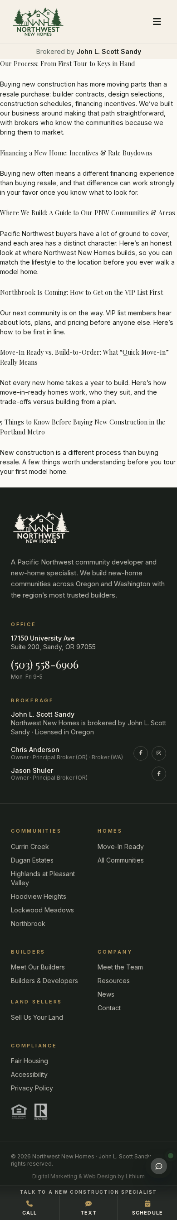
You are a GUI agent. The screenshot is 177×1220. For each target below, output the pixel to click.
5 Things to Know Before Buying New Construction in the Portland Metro (82, 427)
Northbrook (28, 923)
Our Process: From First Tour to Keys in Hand (67, 63)
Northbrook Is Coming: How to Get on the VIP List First (81, 292)
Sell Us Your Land (37, 1017)
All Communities (121, 860)
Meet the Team (120, 967)
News (106, 994)
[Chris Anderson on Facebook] (140, 753)
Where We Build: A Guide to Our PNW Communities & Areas (87, 212)
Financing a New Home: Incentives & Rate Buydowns (76, 153)
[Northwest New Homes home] (38, 22)
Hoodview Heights (38, 896)
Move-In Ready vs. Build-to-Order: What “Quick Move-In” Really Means (84, 357)
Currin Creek (30, 846)
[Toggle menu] (157, 22)
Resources (114, 980)
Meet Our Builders (38, 967)
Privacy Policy (32, 1088)
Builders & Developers (44, 980)
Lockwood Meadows (42, 910)
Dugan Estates (32, 860)
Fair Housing (29, 1061)
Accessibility (29, 1074)
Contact (109, 1008)
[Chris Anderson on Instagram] (159, 753)
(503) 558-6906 (45, 664)
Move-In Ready (121, 846)
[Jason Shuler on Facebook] (159, 774)
